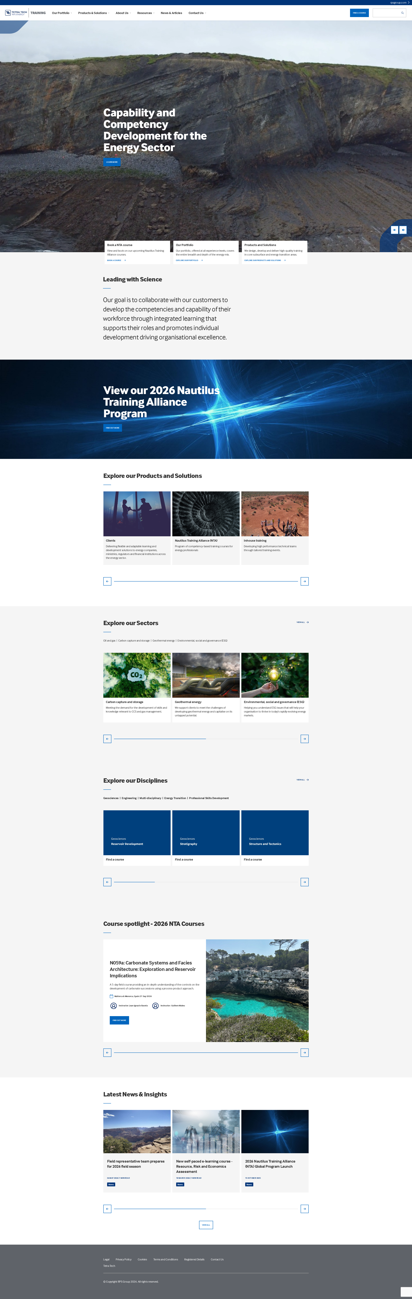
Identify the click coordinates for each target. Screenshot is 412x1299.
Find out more (112, 428)
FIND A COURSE (359, 13)
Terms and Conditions (165, 1259)
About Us (122, 13)
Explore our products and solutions (262, 260)
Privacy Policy (123, 1259)
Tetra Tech (109, 1266)
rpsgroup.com (398, 2)
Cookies (142, 1259)
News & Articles (171, 13)
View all (301, 622)
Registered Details (194, 1259)
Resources (144, 13)
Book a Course (114, 260)
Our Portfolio (60, 13)
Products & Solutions (92, 13)
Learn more (112, 162)
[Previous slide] (107, 581)
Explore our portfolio (187, 260)
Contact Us (196, 13)
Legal (106, 1259)
